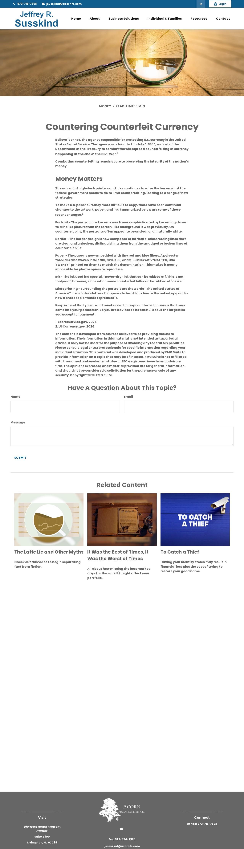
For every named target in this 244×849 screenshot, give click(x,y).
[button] (76, 18)
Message (17, 422)
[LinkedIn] (201, 4)
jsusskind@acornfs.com (64, 4)
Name (15, 396)
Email (128, 396)
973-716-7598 (27, 4)
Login (222, 4)
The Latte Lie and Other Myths (48, 552)
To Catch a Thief (180, 552)
